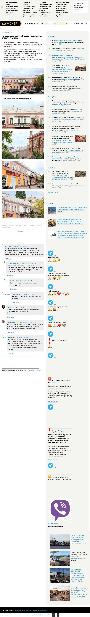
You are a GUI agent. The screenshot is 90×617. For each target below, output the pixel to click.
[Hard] (6, 281)
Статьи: (50, 204)
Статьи (27, 23)
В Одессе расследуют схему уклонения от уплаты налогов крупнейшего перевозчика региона (78, 539)
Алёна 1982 (12, 264)
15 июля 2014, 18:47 (25, 307)
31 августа (51, 36)
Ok (53, 615)
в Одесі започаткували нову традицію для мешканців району (62, 69)
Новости (35, 23)
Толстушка (16, 294)
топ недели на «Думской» (67, 104)
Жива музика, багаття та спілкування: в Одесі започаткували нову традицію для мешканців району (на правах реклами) (79, 591)
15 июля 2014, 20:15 (26, 322)
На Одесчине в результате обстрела (65, 49)
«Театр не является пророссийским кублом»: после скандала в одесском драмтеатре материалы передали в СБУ (70, 221)
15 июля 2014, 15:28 (22, 281)
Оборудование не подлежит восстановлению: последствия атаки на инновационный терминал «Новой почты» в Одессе (68, 58)
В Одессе (55, 40)
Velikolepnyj (11, 322)
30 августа (51, 97)
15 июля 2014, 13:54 (28, 294)
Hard (12, 281)
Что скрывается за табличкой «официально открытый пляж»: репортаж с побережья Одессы (72, 209)
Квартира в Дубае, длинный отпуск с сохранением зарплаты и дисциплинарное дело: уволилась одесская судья (30, 9)
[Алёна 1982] (4, 262)
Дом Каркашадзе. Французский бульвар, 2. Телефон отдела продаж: (79, 7)
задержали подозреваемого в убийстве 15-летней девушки (63, 177)
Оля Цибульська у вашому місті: (63, 118)
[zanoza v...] (3, 308)
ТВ (42, 23)
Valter (10, 337)
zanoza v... (11, 307)
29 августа (51, 167)
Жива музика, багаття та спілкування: (60, 66)
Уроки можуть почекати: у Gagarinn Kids (66, 184)
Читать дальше (53, 401)
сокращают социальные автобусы (67, 89)
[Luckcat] (2, 245)
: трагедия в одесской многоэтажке (66, 160)
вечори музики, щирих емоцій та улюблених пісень (68, 119)
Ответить (8, 258)
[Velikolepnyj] (3, 323)
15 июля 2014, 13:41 (19, 246)
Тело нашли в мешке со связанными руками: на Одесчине (60, 173)
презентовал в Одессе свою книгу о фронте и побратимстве (63, 141)
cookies (47, 615)
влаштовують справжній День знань (65, 186)
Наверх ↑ (21, 231)
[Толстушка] (6, 294)
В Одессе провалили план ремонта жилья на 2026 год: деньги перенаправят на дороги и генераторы (45, 9)
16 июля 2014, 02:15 (23, 337)
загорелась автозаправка (76, 557)
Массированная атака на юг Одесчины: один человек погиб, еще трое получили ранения (12, 8)
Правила (31, 370)
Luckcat (8, 246)
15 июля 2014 (5, 32)
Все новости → (53, 192)
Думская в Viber (53, 523)
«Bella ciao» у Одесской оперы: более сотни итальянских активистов (67, 110)
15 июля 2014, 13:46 (26, 264)
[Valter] (4, 337)
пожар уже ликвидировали (69, 80)
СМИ (47, 23)
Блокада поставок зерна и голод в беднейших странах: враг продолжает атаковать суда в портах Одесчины (63, 9)
